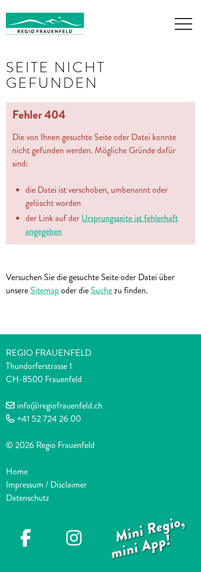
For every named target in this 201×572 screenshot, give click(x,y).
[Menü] (183, 24)
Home (17, 471)
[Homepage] (45, 22)
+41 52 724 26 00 (49, 418)
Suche (101, 290)
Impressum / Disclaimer (46, 484)
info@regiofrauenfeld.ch (59, 405)
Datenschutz (27, 497)
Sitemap (44, 290)
